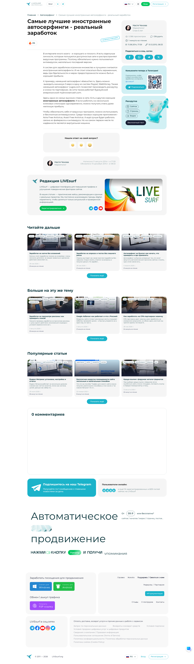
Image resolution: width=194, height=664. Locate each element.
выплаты (104, 299)
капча (32, 236)
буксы (137, 236)
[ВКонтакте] (58, 4)
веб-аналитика (48, 362)
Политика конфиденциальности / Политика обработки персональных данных (111, 639)
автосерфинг (128, 236)
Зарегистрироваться (51, 208)
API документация (155, 594)
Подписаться (137, 87)
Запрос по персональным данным (90, 626)
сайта (88, 362)
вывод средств (146, 236)
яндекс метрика (35, 362)
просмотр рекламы (56, 299)
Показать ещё (97, 275)
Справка (121, 577)
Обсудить (158, 36)
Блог (51, 4)
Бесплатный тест (136, 122)
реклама (112, 299)
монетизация (94, 299)
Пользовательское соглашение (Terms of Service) (97, 636)
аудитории (80, 362)
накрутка (95, 362)
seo (156, 362)
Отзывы (135, 602)
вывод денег (34, 302)
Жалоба (131, 577)
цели (65, 362)
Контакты (160, 602)
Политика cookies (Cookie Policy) (89, 642)
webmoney (60, 236)
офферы (150, 299)
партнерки (132, 299)
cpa (125, 299)
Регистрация (158, 4)
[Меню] (138, 4)
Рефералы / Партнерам (153, 585)
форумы (150, 362)
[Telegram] (63, 4)
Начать (74, 552)
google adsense (82, 299)
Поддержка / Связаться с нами (150, 577)
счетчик (58, 362)
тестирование (109, 236)
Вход (145, 4)
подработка (40, 236)
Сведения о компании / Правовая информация (96, 632)
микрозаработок (35, 299)
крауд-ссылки (128, 362)
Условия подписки (155, 626)
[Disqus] (97, 444)
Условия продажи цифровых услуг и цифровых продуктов (101, 629)
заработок (50, 236)
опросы (79, 236)
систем (103, 362)
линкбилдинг (140, 362)
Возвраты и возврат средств (126, 626)
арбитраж (141, 299)
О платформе (147, 602)
